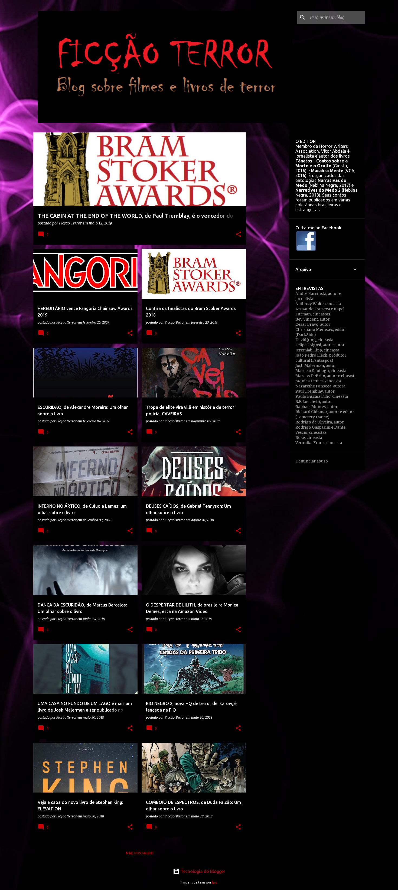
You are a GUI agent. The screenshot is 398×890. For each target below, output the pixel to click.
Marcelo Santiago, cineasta (320, 370)
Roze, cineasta (308, 437)
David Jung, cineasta (314, 339)
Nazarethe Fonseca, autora (320, 386)
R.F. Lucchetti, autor (313, 401)
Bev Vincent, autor (312, 319)
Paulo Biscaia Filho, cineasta (321, 396)
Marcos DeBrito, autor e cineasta (326, 375)
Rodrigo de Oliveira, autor (319, 422)
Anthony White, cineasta (318, 303)
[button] (238, 234)
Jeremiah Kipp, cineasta (317, 350)
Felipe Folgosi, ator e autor (320, 345)
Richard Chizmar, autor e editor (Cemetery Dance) (324, 414)
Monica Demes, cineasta (318, 381)
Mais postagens (140, 853)
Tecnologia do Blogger (202, 871)
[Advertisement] (267, 213)
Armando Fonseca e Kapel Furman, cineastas (319, 312)
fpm (214, 882)
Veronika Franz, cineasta (318, 442)
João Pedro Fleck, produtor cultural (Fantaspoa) (320, 358)
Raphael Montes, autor (316, 406)
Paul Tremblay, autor (315, 391)
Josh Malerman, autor (315, 365)
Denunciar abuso (311, 461)
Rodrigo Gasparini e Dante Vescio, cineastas (320, 430)
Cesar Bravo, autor (312, 324)
